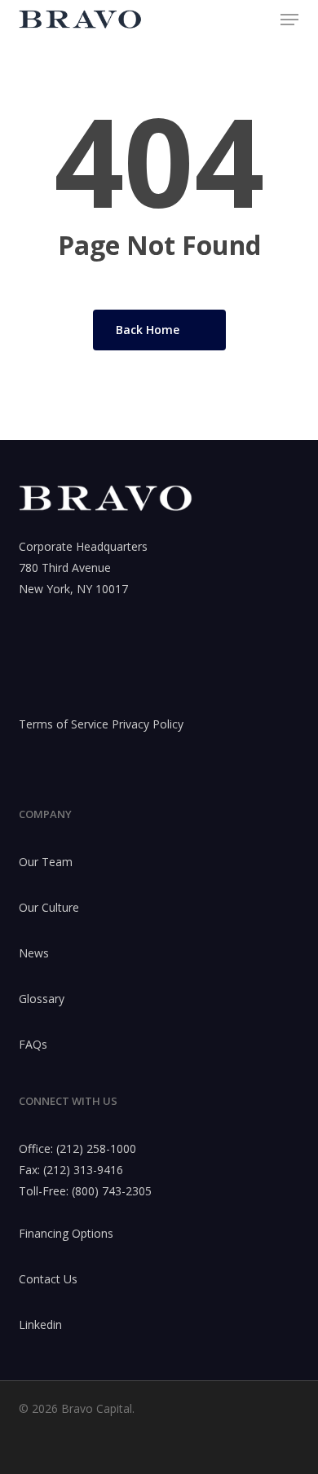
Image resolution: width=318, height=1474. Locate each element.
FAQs (33, 1044)
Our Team (46, 861)
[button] (289, 19)
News (34, 953)
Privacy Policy (147, 724)
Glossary (41, 998)
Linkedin (40, 1324)
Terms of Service (63, 724)
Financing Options (66, 1233)
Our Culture (49, 907)
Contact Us (48, 1279)
